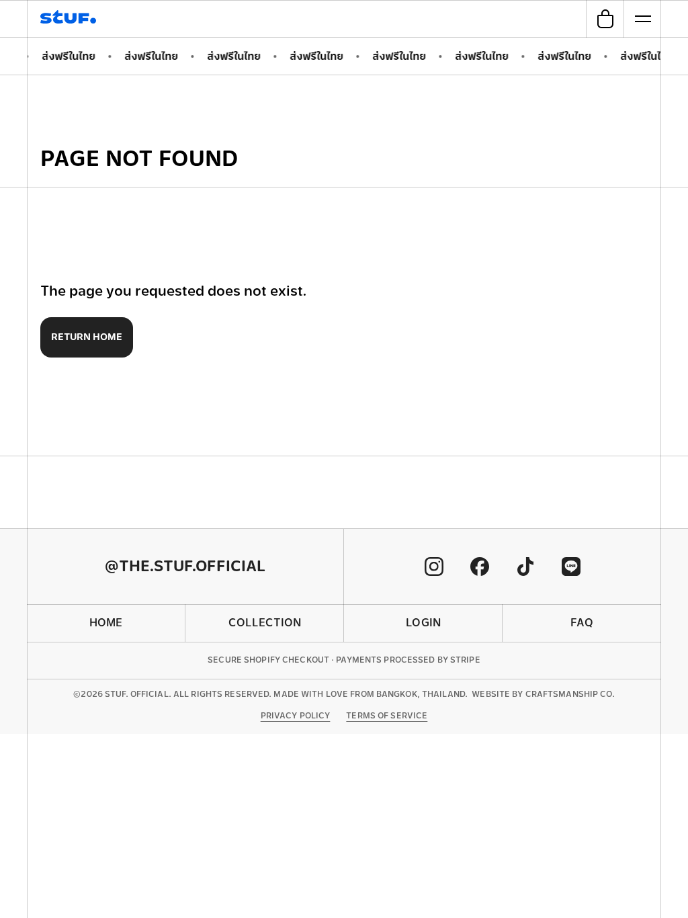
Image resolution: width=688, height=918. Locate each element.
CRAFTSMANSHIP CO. (570, 694)
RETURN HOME (86, 337)
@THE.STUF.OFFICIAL (185, 566)
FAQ (581, 623)
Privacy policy (296, 715)
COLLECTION (264, 623)
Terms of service (386, 715)
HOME (105, 623)
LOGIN (423, 623)
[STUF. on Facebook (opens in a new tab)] (479, 566)
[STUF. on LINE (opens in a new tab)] (571, 566)
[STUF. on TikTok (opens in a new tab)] (525, 566)
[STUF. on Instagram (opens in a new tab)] (434, 566)
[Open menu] (642, 19)
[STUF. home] (70, 19)
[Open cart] (605, 19)
